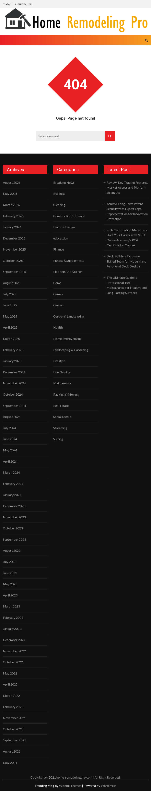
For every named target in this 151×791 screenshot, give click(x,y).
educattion (60, 238)
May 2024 (10, 450)
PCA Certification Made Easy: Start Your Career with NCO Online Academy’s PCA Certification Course (127, 237)
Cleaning (59, 205)
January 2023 (12, 628)
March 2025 (11, 338)
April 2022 (10, 684)
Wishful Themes (70, 785)
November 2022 (14, 651)
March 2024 (11, 472)
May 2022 (10, 673)
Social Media (62, 416)
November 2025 (14, 249)
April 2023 (10, 595)
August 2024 (12, 416)
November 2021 (14, 718)
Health (58, 327)
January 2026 (12, 227)
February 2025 (13, 350)
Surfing (58, 439)
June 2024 (10, 439)
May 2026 (10, 193)
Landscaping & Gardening (70, 350)
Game (57, 283)
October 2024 (13, 394)
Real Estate (61, 405)
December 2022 (14, 640)
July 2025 (9, 294)
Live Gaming (61, 372)
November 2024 (14, 383)
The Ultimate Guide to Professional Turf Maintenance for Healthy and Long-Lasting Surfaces (127, 285)
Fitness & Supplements (68, 260)
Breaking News (64, 182)
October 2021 (13, 729)
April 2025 (10, 327)
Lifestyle (59, 361)
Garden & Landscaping (68, 316)
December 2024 (14, 372)
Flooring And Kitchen (67, 271)
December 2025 (14, 238)
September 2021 (14, 740)
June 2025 (10, 305)
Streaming (60, 428)
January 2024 (12, 495)
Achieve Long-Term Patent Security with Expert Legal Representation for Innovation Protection (127, 211)
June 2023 (10, 573)
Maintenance (62, 383)
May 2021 (10, 762)
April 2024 (10, 461)
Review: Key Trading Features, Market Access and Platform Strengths (127, 187)
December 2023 (14, 506)
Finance (58, 249)
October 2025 (13, 260)
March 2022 (11, 695)
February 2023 (13, 617)
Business (59, 193)
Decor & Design (64, 227)
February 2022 (13, 707)
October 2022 (13, 662)
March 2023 (11, 606)
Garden (58, 305)
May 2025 (10, 316)
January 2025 (12, 361)
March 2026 (11, 205)
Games (58, 294)
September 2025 (14, 271)
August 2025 (12, 283)
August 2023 (12, 550)
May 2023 (10, 584)
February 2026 (13, 216)
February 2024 (13, 483)
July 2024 (9, 428)
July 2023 (9, 562)
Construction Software (69, 216)
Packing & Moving (66, 394)
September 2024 (14, 405)
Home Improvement (67, 338)
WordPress (108, 785)
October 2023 (13, 528)
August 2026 (12, 182)
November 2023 (14, 517)
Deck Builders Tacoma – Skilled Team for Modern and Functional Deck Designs (126, 261)
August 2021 (12, 751)
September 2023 (14, 539)
